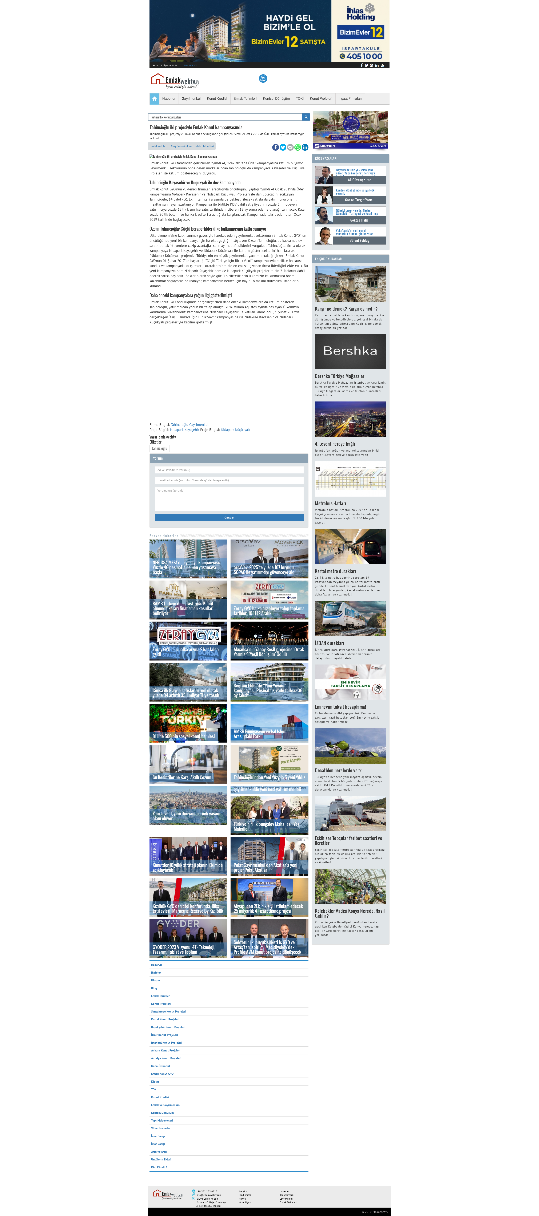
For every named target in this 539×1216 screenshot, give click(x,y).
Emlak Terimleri (161, 996)
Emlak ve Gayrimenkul (165, 1105)
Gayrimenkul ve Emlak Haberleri (192, 146)
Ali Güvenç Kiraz (359, 179)
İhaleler (156, 972)
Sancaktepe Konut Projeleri (168, 1011)
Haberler (156, 965)
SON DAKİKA (190, 65)
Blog (154, 988)
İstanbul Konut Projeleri (166, 1043)
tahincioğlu (159, 448)
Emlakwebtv (157, 146)
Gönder (229, 518)
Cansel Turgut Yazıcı (359, 199)
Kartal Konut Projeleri (165, 1019)
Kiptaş (155, 1081)
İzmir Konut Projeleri (164, 1035)
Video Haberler (160, 1128)
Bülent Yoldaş (359, 240)
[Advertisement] (228, 374)
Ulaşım (155, 980)
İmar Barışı (158, 1136)
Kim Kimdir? (159, 1167)
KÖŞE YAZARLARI (326, 158)
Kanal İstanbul (160, 1066)
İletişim (243, 1191)
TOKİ (154, 1089)
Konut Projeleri (161, 1004)
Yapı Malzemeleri (162, 1120)
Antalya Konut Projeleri (166, 1058)
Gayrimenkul (286, 1198)
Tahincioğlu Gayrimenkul (189, 424)
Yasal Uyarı (245, 1202)
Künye (242, 1198)
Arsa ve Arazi (159, 1152)
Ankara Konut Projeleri (165, 1050)
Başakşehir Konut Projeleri (168, 1027)
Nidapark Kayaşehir (184, 429)
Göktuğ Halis (359, 220)
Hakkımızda (245, 1194)
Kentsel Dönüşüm (162, 1113)
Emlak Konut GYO (162, 1074)
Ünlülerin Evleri (161, 1159)
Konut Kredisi (160, 1097)
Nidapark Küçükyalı (235, 429)
